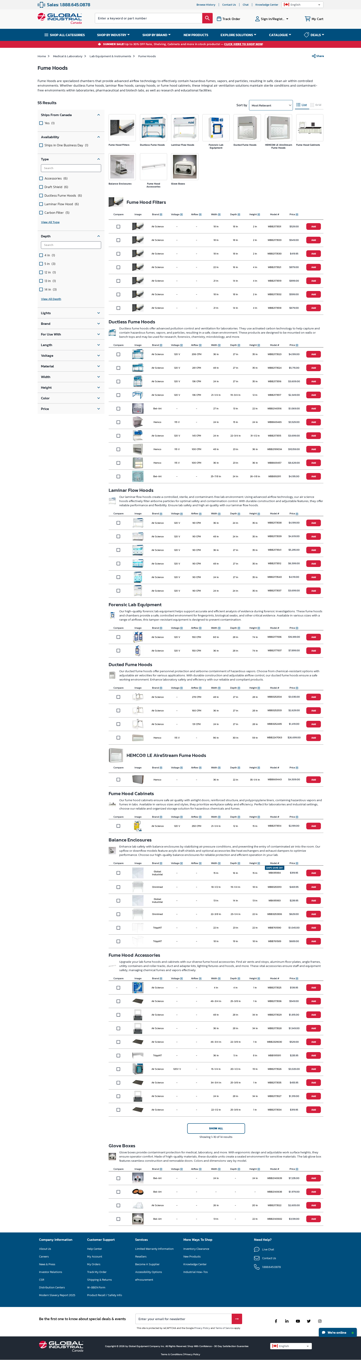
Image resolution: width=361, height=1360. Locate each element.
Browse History (206, 5)
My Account (94, 1256)
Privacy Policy (202, 1328)
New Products (192, 1256)
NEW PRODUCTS (196, 34)
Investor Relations (50, 1272)
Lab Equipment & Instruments (110, 56)
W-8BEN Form (96, 1287)
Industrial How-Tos (195, 1272)
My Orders (93, 1264)
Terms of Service (224, 1328)
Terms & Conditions (172, 1354)
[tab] (302, 105)
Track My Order (97, 1272)
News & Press (47, 1264)
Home (42, 56)
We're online (336, 1332)
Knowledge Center (266, 5)
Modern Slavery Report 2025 (57, 1295)
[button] (302, 5)
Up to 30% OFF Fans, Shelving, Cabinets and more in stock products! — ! (183, 44)
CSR (41, 1280)
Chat (246, 5)
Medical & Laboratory (68, 56)
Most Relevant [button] (261, 105)
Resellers (140, 1256)
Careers (44, 1256)
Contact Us (229, 5)
